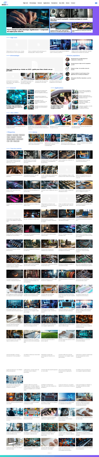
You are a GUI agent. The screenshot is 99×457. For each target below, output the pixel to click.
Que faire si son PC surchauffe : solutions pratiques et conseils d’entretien (30, 161)
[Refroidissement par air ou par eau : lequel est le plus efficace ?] (84, 154)
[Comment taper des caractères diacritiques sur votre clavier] (49, 442)
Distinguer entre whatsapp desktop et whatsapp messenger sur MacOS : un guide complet (84, 102)
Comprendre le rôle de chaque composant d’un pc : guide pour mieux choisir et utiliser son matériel (14, 265)
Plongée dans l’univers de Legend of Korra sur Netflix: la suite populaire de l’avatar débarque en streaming (38, 128)
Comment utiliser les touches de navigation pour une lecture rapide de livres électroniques (84, 326)
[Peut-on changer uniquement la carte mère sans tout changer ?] (67, 213)
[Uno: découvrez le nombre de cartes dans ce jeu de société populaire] (82, 120)
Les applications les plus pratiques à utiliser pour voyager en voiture (57, 107)
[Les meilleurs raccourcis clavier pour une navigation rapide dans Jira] (49, 319)
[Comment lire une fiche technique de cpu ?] (84, 213)
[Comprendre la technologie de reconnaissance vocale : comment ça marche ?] (60, 44)
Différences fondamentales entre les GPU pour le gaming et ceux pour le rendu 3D (83, 176)
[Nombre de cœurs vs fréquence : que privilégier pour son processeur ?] (14, 228)
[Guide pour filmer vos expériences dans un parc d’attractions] (36, 138)
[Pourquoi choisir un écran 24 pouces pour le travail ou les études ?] (32, 259)
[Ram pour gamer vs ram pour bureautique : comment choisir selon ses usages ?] (49, 213)
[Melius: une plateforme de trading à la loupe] (85, 138)
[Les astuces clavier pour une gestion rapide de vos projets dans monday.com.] (67, 379)
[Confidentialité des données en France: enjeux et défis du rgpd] (67, 319)
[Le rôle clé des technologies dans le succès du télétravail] (32, 442)
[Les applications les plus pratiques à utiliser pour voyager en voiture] (61, 99)
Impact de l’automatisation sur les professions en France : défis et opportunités (48, 434)
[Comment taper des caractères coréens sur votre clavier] (67, 334)
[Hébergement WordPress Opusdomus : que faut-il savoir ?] (68, 79)
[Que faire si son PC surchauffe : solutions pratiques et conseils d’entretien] (71, 15)
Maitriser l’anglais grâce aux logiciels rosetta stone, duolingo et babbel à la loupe (85, 96)
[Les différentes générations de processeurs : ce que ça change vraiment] (84, 244)
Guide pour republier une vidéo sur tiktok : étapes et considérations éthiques (85, 107)
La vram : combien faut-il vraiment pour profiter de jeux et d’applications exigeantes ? (49, 176)
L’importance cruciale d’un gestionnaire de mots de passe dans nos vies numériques (84, 356)
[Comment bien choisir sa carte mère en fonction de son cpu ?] (49, 259)
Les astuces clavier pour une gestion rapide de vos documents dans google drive (31, 341)
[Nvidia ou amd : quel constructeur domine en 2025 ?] (14, 185)
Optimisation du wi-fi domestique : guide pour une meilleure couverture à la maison (41, 102)
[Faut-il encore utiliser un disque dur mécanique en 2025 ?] (67, 185)
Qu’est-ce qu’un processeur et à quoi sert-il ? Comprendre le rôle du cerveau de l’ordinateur (84, 235)
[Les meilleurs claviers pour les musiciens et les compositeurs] (84, 442)
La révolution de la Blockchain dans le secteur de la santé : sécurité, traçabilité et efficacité (41, 91)
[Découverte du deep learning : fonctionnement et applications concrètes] (67, 364)
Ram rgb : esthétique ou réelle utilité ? (32, 219)
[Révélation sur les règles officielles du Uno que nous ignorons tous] (60, 120)
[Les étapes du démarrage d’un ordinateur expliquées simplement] (14, 274)
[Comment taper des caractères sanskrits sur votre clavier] (84, 412)
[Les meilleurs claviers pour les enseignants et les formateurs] (56, 76)
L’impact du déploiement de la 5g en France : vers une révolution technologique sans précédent (66, 449)
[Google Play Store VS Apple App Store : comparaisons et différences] (68, 59)
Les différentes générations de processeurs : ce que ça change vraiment (82, 250)
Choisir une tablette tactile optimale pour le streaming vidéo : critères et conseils (66, 205)
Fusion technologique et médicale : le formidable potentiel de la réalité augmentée (84, 386)
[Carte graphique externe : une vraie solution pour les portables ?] (32, 169)
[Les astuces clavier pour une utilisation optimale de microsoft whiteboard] (67, 304)
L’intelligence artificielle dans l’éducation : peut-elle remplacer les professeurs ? (48, 386)
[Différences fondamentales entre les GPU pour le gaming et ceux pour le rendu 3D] (84, 169)
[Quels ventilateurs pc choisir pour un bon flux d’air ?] (82, 28)
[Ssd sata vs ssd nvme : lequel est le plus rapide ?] (14, 198)
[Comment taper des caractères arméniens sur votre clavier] (42, 76)
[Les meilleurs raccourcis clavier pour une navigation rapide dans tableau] (84, 364)
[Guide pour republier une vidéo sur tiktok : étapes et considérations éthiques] (75, 107)
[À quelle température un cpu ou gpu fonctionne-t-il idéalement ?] (49, 274)
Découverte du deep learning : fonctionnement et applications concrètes (65, 371)
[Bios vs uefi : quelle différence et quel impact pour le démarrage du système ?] (84, 259)
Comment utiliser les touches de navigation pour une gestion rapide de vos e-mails (66, 434)
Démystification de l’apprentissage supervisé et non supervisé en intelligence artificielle (13, 386)
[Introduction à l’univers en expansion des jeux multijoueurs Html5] (16, 120)
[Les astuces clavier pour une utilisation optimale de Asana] (14, 442)
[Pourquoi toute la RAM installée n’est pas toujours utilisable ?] (84, 198)
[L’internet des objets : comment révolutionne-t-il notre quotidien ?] (14, 349)
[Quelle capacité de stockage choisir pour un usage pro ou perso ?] (84, 185)
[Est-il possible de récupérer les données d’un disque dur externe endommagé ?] (27, 76)
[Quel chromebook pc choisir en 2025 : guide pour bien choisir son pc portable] (34, 64)
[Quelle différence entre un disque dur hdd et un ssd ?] (32, 198)
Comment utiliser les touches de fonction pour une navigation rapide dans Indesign (31, 311)
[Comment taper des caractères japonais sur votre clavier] (49, 364)
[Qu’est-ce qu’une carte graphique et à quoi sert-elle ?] (32, 185)
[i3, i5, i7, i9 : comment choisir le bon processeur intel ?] (67, 228)
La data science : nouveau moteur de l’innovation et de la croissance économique (31, 371)
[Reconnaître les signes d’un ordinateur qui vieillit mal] (32, 244)
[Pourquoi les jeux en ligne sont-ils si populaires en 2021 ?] (68, 64)
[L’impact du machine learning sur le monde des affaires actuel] (14, 427)
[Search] (96, 3)
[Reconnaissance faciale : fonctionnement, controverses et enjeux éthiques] (67, 412)
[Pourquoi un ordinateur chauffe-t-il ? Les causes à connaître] (67, 259)
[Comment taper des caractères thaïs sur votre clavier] (14, 397)
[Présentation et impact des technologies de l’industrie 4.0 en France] (49, 349)
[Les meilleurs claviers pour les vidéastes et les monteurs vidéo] (49, 397)
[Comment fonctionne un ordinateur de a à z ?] (67, 274)
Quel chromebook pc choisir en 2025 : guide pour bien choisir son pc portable (29, 70)
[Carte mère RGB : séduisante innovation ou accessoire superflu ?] (32, 228)
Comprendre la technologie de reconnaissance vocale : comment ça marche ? (48, 311)
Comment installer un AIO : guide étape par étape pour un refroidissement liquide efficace (49, 161)
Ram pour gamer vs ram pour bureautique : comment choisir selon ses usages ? (48, 220)
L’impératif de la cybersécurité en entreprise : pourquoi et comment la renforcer (13, 419)
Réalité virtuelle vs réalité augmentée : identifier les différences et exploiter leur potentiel (84, 311)
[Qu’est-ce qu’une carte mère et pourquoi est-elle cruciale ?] (84, 274)
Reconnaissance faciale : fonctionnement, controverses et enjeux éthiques (65, 419)
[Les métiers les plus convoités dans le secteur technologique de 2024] (32, 319)
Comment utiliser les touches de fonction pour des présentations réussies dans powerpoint (82, 404)
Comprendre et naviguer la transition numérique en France (41, 97)
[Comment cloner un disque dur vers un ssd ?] (49, 185)
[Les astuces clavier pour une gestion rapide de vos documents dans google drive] (32, 334)
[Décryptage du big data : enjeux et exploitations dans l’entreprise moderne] (14, 304)
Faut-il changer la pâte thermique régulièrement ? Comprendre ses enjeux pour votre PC (13, 161)
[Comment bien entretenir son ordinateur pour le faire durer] (49, 244)
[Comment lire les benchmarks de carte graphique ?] (14, 169)
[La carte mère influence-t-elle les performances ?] (14, 244)
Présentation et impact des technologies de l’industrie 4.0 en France (48, 356)
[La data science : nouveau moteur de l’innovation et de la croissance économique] (32, 364)
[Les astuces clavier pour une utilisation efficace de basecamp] (14, 364)
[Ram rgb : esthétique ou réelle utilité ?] (32, 213)
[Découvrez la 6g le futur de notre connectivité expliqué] (84, 334)
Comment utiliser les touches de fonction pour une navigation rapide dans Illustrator (66, 356)
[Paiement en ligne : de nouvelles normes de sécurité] (68, 69)
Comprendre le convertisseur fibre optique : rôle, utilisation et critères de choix (12, 82)
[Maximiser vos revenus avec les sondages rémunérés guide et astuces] (31, 107)
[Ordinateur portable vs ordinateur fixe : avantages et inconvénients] (67, 244)
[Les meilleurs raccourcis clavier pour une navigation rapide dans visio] (32, 427)
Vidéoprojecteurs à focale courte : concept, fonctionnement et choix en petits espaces (49, 205)
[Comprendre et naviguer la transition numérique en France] (31, 97)
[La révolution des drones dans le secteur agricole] (49, 334)
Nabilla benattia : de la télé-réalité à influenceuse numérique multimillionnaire (52, 144)
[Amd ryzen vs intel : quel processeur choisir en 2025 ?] (49, 228)
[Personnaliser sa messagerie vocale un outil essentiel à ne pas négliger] (75, 92)
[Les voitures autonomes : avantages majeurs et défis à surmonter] (14, 334)
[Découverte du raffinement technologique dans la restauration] (68, 138)
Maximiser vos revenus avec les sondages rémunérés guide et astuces (41, 107)
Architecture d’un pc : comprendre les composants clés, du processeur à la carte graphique (32, 280)
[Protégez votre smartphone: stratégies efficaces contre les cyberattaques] (16, 99)
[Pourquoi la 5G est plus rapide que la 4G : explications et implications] (67, 397)
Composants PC (9, 27)
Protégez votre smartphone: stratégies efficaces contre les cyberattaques (14, 107)
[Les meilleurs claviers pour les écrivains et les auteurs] (32, 349)
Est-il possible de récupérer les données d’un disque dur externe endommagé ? (27, 82)
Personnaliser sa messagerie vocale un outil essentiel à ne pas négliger (85, 91)
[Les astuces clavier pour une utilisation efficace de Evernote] (32, 412)
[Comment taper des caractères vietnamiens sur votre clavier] (14, 319)
